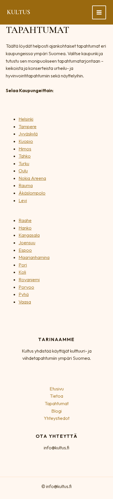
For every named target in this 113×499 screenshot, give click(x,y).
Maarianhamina (34, 257)
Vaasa (25, 302)
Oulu (23, 171)
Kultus (18, 12)
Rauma (26, 185)
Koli (22, 272)
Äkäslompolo (32, 193)
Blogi (56, 411)
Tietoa (56, 396)
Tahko (25, 156)
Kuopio (26, 141)
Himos (25, 149)
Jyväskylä (28, 134)
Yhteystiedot (57, 418)
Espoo (25, 250)
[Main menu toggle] (99, 12)
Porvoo (26, 287)
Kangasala (29, 235)
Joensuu (27, 242)
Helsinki (26, 119)
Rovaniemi (29, 279)
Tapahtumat (57, 403)
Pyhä (24, 294)
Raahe (25, 220)
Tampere (28, 126)
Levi (23, 200)
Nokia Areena (32, 178)
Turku (24, 163)
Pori (23, 265)
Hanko (25, 228)
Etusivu (57, 389)
